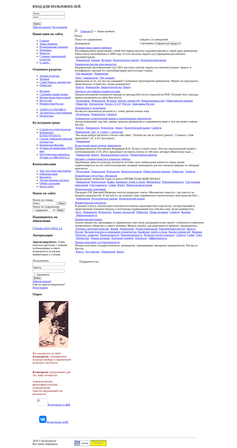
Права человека (159, 212)
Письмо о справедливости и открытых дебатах (102, 159)
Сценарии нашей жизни (54, 94)
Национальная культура (114, 154)
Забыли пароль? (42, 27)
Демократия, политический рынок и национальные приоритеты (113, 118)
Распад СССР (113, 103)
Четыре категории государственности (97, 242)
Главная (44, 40)
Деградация (83, 100)
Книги (95, 154)
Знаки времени (48, 43)
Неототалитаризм (131, 171)
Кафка (111, 181)
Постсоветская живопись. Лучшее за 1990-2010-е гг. (55, 156)
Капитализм (98, 181)
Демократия (83, 60)
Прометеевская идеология (90, 202)
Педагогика (46, 115)
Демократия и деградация (90, 108)
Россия (126, 103)
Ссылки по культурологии (55, 129)
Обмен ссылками (50, 183)
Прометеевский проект (88, 219)
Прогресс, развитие (87, 235)
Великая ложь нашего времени (93, 47)
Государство (92, 251)
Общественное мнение (179, 100)
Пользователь (41, 260)
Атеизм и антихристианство (92, 228)
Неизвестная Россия (51, 103)
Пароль (37, 267)
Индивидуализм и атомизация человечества (110, 231)
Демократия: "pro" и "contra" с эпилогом (99, 131)
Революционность (173, 181)
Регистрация (59, 27)
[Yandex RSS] (41, 227)
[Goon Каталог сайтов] (82, 444)
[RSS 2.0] (56, 227)
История (45, 91)
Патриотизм (96, 103)
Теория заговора (100, 238)
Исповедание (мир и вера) (55, 97)
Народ (127, 87)
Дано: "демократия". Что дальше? (95, 77)
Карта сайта (47, 186)
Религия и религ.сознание (159, 235)
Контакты (45, 177)
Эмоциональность (86, 215)
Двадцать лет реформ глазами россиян (97, 91)
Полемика (46, 50)
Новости (45, 53)
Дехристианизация (146, 228)
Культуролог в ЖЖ (59, 404)
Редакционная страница (54, 46)
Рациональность (109, 235)
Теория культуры (50, 75)
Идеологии (107, 127)
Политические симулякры (90, 189)
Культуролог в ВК (57, 422)
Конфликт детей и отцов (130, 181)
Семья (112, 185)
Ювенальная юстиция (139, 185)
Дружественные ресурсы (54, 180)
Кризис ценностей (129, 100)
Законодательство (111, 87)
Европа (95, 60)
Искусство (46, 100)
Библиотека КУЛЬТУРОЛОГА (50, 134)
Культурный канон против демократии (98, 145)
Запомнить (43, 274)
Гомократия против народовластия (95, 64)
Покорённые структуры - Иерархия (96, 175)
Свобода (112, 114)
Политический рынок (153, 60)
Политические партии (126, 60)
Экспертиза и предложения (56, 112)
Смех (199, 235)
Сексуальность (98, 185)
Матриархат (153, 181)
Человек (44, 79)
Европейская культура (172, 228)
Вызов (114, 228)
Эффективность (157, 238)
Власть (80, 87)
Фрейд (121, 185)
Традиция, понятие (122, 238)
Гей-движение (84, 73)
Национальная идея (152, 100)
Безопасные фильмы (52, 144)
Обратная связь (49, 173)
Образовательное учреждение (98, 442)
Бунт (79, 212)
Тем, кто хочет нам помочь (55, 170)
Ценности (141, 238)
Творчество (82, 238)
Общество (46, 85)
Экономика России (143, 103)
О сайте (46, 62)
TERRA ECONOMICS (53, 109)
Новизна (197, 231)
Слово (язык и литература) (55, 82)
